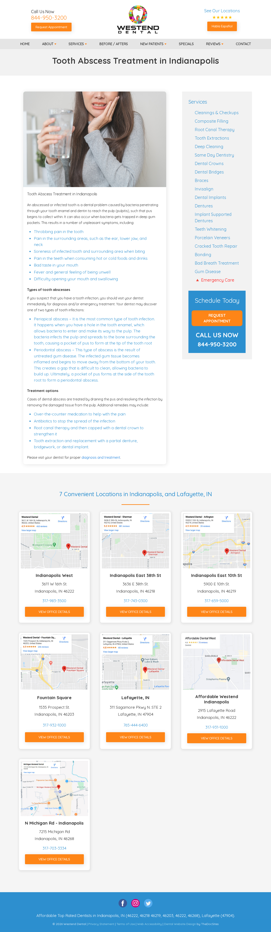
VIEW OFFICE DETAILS (54, 612)
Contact (243, 44)
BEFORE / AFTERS (113, 44)
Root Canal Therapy (215, 129)
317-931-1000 (216, 727)
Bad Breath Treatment (217, 263)
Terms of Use (125, 924)
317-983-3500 (54, 600)
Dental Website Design (180, 924)
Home (25, 44)
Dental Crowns (209, 163)
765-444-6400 (135, 725)
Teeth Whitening (211, 229)
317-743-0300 (136, 600)
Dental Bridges (209, 172)
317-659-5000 (217, 600)
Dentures (204, 205)
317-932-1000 (54, 725)
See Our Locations (222, 10)
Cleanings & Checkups (217, 112)
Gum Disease (208, 271)
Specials (186, 44)
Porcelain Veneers (212, 237)
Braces (201, 180)
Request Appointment (51, 27)
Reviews (213, 44)
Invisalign (204, 189)
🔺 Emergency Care (214, 280)
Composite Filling (211, 121)
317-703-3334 (54, 848)
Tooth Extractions (212, 138)
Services (76, 44)
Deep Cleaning (209, 146)
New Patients (151, 44)
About (47, 44)
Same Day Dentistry (214, 155)
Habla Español (222, 26)
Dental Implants (210, 197)
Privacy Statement (101, 924)
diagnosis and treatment (101, 457)
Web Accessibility (149, 924)
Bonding (203, 254)
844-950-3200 (49, 17)
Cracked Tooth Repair (216, 246)
